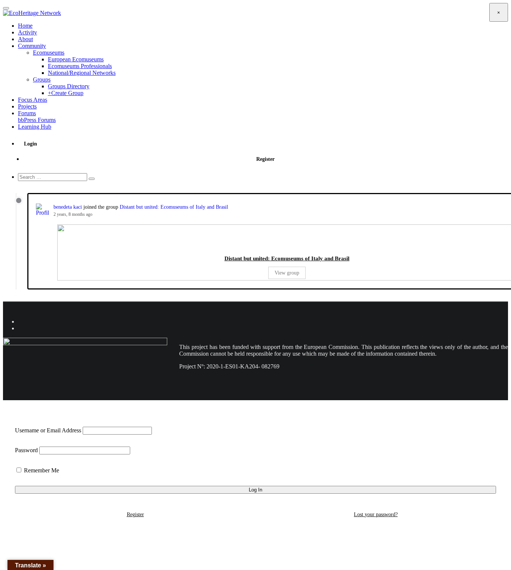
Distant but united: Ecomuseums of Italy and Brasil (174, 207)
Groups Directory (68, 86)
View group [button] (287, 273)
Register (265, 159)
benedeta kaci (67, 207)
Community (32, 46)
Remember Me (40, 470)
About (25, 39)
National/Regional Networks (82, 73)
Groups (42, 79)
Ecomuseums (48, 52)
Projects (27, 106)
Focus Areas (32, 99)
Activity (27, 32)
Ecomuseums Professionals (80, 66)
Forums (37, 116)
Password (26, 450)
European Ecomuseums (76, 59)
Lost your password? (376, 514)
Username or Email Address (48, 430)
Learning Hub (34, 126)
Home (25, 25)
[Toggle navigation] (6, 8)
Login (30, 144)
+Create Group (65, 93)
